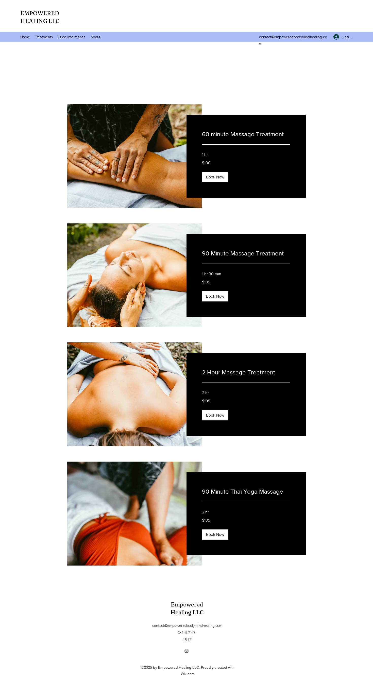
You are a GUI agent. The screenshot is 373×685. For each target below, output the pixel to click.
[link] (246, 134)
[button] (215, 177)
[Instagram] (186, 650)
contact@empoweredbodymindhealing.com (187, 625)
